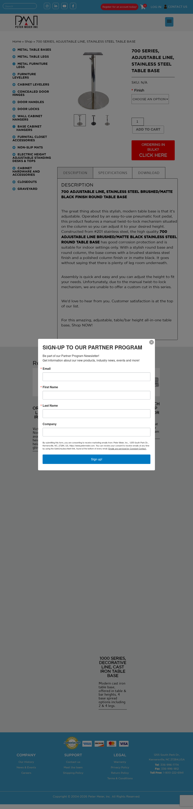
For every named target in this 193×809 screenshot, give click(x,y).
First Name (50, 387)
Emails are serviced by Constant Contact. (127, 448)
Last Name (50, 405)
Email (47, 368)
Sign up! (96, 459)
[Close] (151, 342)
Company (50, 424)
